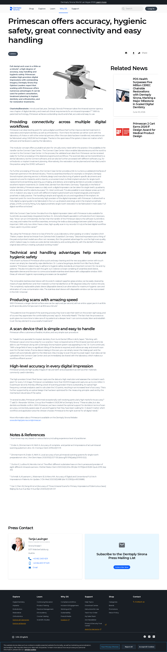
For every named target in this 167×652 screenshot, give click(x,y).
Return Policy (114, 613)
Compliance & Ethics (68, 602)
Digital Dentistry (19, 602)
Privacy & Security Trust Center (93, 625)
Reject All (129, 647)
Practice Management (45, 609)
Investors (64, 620)
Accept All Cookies (146, 647)
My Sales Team (90, 616)
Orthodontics (18, 616)
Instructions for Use (92, 609)
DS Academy (42, 613)
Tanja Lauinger (38, 539)
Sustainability (65, 613)
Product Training (43, 605)
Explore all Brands (19, 623)
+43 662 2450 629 (40, 559)
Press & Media (66, 616)
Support (75, 9)
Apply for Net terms (92, 629)
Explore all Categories (21, 620)
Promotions (113, 609)
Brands (111, 605)
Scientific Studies (43, 620)
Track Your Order (91, 613)
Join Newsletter (90, 620)
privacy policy (30, 650)
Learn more (101, 2)
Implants (16, 605)
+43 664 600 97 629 (41, 563)
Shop (31, 9)
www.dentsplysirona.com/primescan (25, 420)
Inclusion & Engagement (70, 605)
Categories (113, 602)
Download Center (91, 605)
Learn (52, 9)
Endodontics (17, 609)
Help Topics (89, 602)
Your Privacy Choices (109, 647)
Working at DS (66, 609)
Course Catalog (42, 616)
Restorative (17, 613)
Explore (41, 9)
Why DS (63, 9)
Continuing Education (45, 602)
